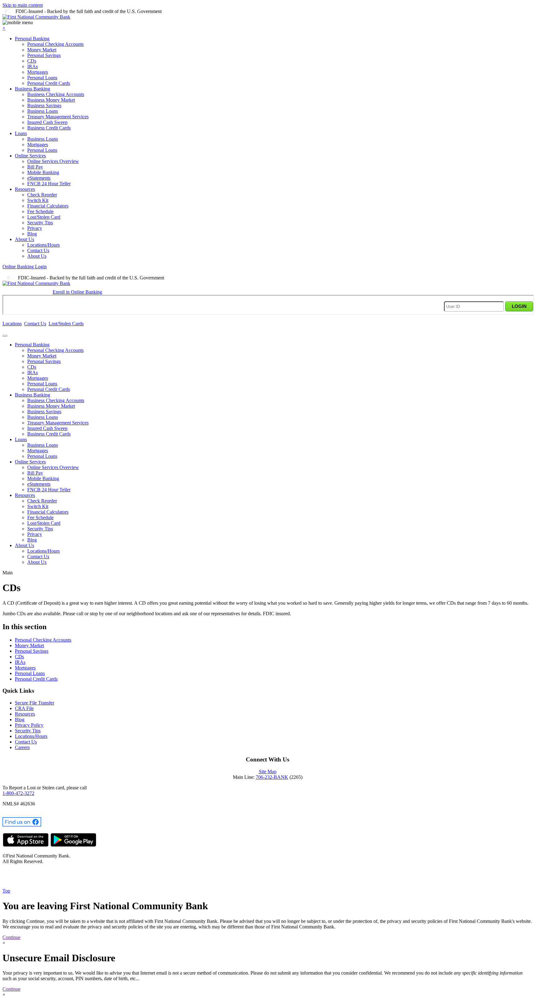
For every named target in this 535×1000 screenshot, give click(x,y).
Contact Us (38, 250)
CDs (31, 61)
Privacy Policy (29, 725)
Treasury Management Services (58, 116)
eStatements (38, 178)
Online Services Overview (53, 161)
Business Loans (42, 111)
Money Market (41, 49)
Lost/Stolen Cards (66, 323)
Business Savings (44, 105)
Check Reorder (42, 194)
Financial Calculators (47, 205)
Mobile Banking (43, 172)
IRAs (32, 66)
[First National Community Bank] (36, 17)
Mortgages (37, 72)
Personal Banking (32, 38)
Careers (22, 747)
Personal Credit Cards (48, 83)
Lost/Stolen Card (43, 217)
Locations (12, 323)
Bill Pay (35, 166)
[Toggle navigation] (4, 336)
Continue (11, 937)
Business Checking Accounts (55, 94)
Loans (21, 133)
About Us (24, 239)
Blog (32, 233)
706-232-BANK (272, 777)
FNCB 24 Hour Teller (49, 183)
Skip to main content (22, 5)
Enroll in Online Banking (77, 292)
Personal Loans (42, 77)
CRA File (24, 708)
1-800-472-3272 (18, 793)
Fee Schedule (40, 211)
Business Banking (32, 88)
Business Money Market (51, 100)
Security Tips (40, 222)
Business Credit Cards (49, 127)
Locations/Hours (43, 245)
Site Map (267, 771)
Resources (25, 189)
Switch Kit (37, 200)
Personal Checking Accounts (55, 44)
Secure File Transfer (34, 702)
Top (6, 890)
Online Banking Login (24, 266)
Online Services (30, 155)
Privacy (34, 228)
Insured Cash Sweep (47, 122)
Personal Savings (44, 55)
